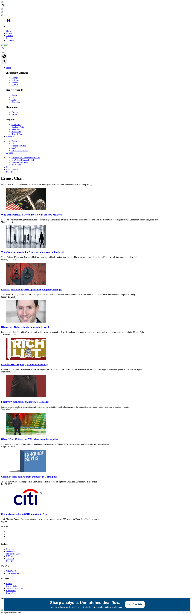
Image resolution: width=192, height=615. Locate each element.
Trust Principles (12, 573)
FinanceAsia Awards (20, 162)
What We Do (11, 571)
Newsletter (10, 551)
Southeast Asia (17, 127)
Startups (14, 78)
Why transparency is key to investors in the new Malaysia (32, 214)
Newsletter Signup (14, 554)
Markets (14, 82)
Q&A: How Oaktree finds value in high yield (25, 327)
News (8, 31)
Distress (14, 85)
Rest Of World (17, 134)
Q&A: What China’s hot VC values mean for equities (29, 439)
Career (9, 583)
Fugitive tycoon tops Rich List (24, 401)
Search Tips (11, 593)
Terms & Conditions (14, 588)
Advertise (10, 558)
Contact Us (11, 591)
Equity (14, 95)
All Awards (16, 165)
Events (9, 38)
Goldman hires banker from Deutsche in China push (29, 476)
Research (10, 136)
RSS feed (10, 556)
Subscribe (10, 40)
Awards (9, 36)
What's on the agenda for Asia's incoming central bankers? (32, 252)
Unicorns (15, 80)
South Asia (16, 129)
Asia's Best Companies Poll (22, 160)
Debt (13, 97)
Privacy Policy (12, 586)
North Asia (16, 124)
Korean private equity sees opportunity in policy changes (31, 289)
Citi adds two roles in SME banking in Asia (24, 514)
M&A (13, 100)
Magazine (10, 549)
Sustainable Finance (19, 150)
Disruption (15, 102)
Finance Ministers (18, 146)
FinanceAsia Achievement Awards (25, 158)
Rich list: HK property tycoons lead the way (24, 364)
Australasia (16, 132)
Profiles (14, 112)
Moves (9, 33)
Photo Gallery (12, 169)
